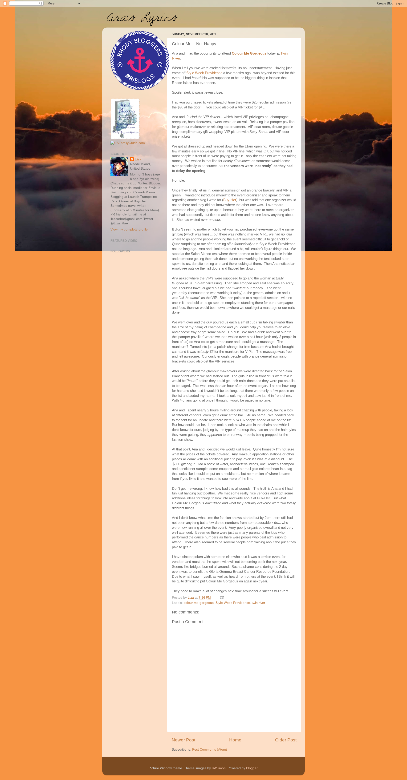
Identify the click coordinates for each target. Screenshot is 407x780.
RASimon (219, 768)
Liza (138, 159)
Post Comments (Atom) (209, 749)
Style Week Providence (204, 73)
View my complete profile (129, 229)
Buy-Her (229, 200)
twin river (258, 603)
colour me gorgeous (199, 603)
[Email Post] (221, 597)
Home (235, 739)
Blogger (251, 768)
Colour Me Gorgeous (248, 53)
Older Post (286, 739)
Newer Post (183, 739)
